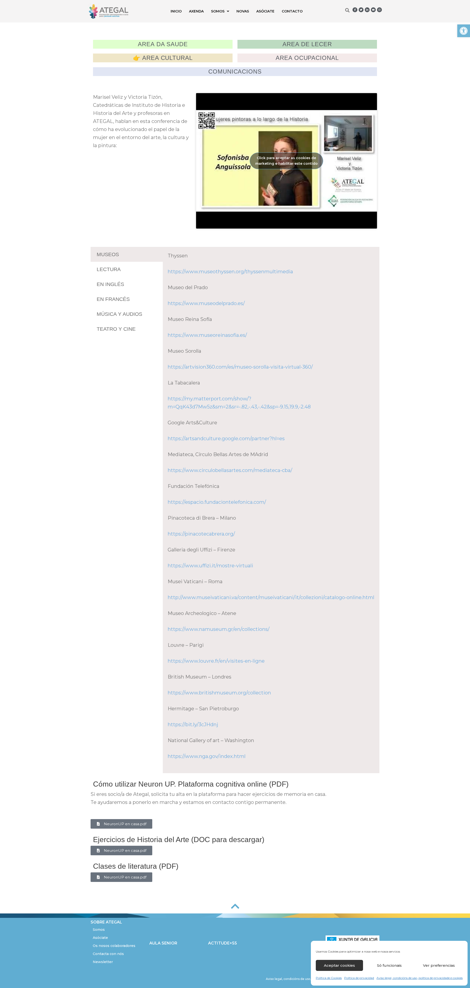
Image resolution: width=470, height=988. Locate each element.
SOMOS (217, 11)
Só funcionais (389, 965)
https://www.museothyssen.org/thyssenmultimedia (230, 271)
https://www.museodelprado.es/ (206, 303)
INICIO (176, 11)
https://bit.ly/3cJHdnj (193, 724)
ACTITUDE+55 (222, 943)
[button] (463, 30)
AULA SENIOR (163, 943)
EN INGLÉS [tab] (110, 284)
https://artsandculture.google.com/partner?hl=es (226, 438)
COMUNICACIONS (235, 71)
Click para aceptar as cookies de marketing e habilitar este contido (286, 161)
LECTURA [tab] (109, 269)
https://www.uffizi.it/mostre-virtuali (210, 566)
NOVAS (242, 11)
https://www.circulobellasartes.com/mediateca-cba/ (230, 470)
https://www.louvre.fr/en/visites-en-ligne (216, 661)
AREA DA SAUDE (163, 44)
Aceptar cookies (339, 965)
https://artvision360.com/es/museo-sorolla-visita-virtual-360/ (240, 367)
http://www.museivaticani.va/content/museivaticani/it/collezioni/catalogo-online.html (271, 597)
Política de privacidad (359, 978)
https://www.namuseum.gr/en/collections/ (219, 629)
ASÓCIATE (265, 11)
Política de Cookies (329, 978)
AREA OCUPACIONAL (307, 58)
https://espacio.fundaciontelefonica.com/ (217, 502)
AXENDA (196, 11)
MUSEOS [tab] (108, 254)
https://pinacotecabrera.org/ (201, 534)
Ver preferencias (439, 965)
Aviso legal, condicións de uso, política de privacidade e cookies (419, 978)
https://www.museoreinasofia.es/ (207, 335)
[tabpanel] (271, 510)
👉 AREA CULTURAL (163, 58)
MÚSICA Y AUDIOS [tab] (119, 314)
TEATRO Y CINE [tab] (116, 329)
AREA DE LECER (307, 44)
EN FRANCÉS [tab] (113, 299)
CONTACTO (292, 11)
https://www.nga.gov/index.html (207, 756)
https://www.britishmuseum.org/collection (219, 693)
